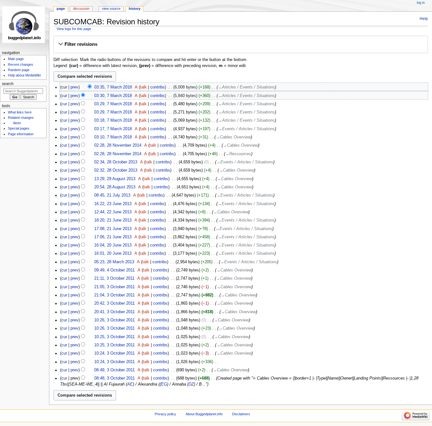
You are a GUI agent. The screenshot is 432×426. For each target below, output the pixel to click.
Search (8, 84)
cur (64, 96)
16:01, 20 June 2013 (113, 253)
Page (61, 8)
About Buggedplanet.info (204, 414)
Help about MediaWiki (24, 75)
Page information (21, 134)
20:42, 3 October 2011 (114, 303)
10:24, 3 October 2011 (114, 353)
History (134, 8)
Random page (18, 70)
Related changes (21, 117)
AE (130, 384)
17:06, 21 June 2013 (113, 237)
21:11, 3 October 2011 (114, 278)
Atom (17, 123)
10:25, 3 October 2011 (114, 337)
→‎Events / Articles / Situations (246, 129)
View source (111, 8)
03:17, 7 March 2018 (113, 129)
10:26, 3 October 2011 (114, 320)
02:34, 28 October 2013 (115, 162)
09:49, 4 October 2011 (114, 270)
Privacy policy (165, 414)
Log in (421, 2)
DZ (191, 384)
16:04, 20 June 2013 (113, 245)
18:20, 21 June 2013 (113, 220)
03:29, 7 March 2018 (113, 104)
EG (164, 384)
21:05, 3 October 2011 (114, 287)
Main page (16, 59)
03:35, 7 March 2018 (113, 87)
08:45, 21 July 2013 (112, 195)
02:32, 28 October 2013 (115, 170)
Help (424, 18)
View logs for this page (74, 29)
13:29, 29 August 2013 (114, 179)
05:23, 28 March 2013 (114, 262)
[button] (240, 44)
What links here (20, 112)
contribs (157, 87)
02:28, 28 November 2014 (117, 145)
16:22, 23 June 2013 (113, 204)
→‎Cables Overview (233, 137)
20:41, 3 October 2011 (114, 312)
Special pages (18, 128)
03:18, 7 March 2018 (113, 120)
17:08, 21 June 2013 (113, 229)
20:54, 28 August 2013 (114, 187)
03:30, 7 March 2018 (113, 96)
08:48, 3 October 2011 (114, 378)
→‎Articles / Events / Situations (246, 87)
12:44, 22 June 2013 (113, 212)
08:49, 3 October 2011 (114, 370)
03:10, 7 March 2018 (113, 137)
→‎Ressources (238, 154)
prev (74, 87)
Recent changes (20, 64)
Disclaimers (241, 414)
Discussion (81, 8)
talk (143, 87)
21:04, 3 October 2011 (114, 295)
